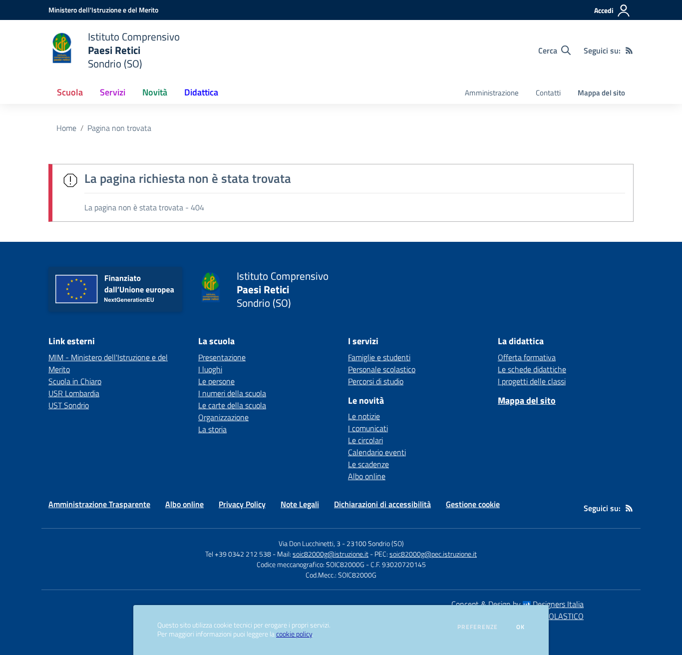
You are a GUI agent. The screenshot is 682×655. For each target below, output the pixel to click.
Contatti (548, 92)
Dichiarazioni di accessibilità (382, 504)
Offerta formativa (527, 357)
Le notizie (364, 416)
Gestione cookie (473, 504)
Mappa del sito (601, 92)
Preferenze (477, 627)
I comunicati (368, 428)
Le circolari (365, 440)
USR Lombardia (73, 393)
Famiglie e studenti (379, 357)
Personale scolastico (381, 369)
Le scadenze (368, 464)
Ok (520, 627)
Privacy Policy (242, 504)
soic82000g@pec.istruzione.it (433, 554)
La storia (212, 429)
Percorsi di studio (375, 381)
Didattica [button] (201, 92)
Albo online (366, 476)
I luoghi (210, 369)
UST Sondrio (68, 405)
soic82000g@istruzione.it (330, 554)
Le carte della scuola (232, 405)
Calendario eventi (377, 452)
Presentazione (222, 357)
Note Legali (300, 504)
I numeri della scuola (232, 393)
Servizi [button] (112, 92)
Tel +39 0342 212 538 (238, 554)
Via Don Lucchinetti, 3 (310, 543)
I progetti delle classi (532, 381)
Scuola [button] (70, 92)
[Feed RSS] (629, 50)
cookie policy (294, 634)
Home (66, 128)
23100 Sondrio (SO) (375, 543)
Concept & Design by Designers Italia (517, 604)
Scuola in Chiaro (74, 381)
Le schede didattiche (532, 369)
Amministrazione (492, 92)
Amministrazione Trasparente (99, 504)
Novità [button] (154, 92)
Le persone (216, 381)
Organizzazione (223, 417)
